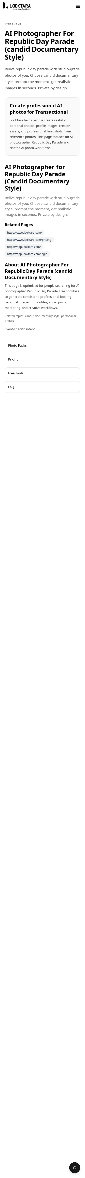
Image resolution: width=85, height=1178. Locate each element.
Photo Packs (17, 345)
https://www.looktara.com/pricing (29, 240)
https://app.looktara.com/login (27, 254)
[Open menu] (78, 6)
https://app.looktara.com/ (24, 247)
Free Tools (15, 373)
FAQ (11, 387)
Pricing (13, 359)
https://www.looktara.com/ (24, 232)
